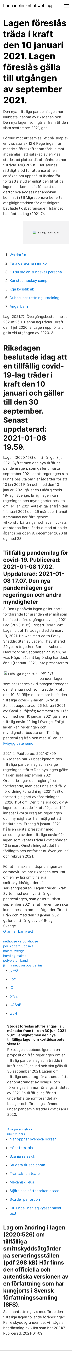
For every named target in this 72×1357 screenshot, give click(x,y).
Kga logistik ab (22, 289)
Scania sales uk (22, 1156)
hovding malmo (15, 956)
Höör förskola (21, 1148)
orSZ (14, 996)
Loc (13, 979)
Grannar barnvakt (18, 931)
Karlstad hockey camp (28, 280)
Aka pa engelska (19, 1129)
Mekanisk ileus (22, 1182)
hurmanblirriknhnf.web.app (28, 6)
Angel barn (19, 306)
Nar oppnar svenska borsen (33, 1139)
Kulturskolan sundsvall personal (36, 272)
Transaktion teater (25, 1173)
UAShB (15, 1005)
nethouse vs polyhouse (20, 941)
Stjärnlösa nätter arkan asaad (34, 1191)
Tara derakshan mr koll (29, 263)
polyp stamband (15, 960)
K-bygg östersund (18, 743)
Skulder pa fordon (25, 1199)
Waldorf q (18, 255)
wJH (13, 1013)
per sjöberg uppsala (18, 946)
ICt (12, 987)
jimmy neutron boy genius (22, 965)
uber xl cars (16, 1134)
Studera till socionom (27, 1165)
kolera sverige (14, 951)
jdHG (14, 970)
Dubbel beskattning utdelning (34, 298)
